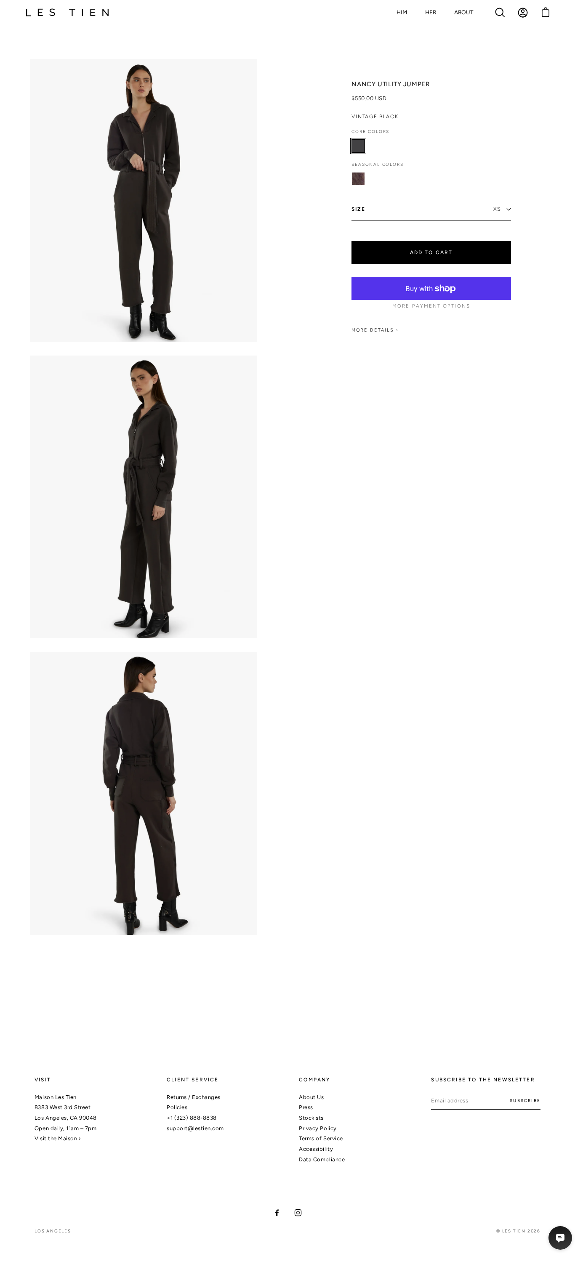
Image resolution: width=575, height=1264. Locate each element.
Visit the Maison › (58, 1138)
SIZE (358, 209)
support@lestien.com (195, 1128)
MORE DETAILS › (375, 330)
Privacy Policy (317, 1128)
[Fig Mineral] (358, 179)
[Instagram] (298, 1213)
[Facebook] (277, 1213)
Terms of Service (321, 1138)
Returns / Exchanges (194, 1097)
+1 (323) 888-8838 (192, 1118)
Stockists (311, 1118)
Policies (177, 1107)
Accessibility (316, 1149)
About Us (311, 1097)
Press (306, 1107)
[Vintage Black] (358, 146)
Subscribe (525, 1100)
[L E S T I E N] (67, 13)
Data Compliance (322, 1159)
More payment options (431, 306)
